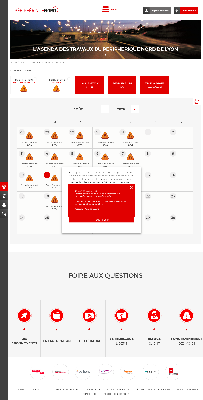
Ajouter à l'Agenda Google (87, 209)
